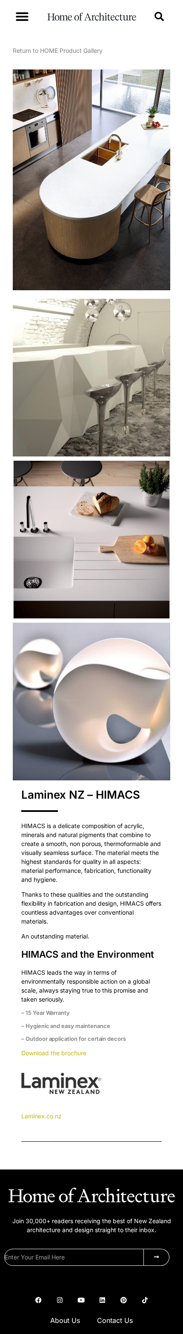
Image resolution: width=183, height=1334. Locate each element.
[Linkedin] (102, 1300)
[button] (22, 16)
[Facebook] (38, 1300)
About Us (65, 1320)
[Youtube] (80, 1300)
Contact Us (115, 1320)
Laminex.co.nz (41, 1116)
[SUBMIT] (156, 1257)
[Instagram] (59, 1300)
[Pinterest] (123, 1300)
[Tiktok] (144, 1300)
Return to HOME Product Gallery (58, 50)
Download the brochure (53, 1053)
